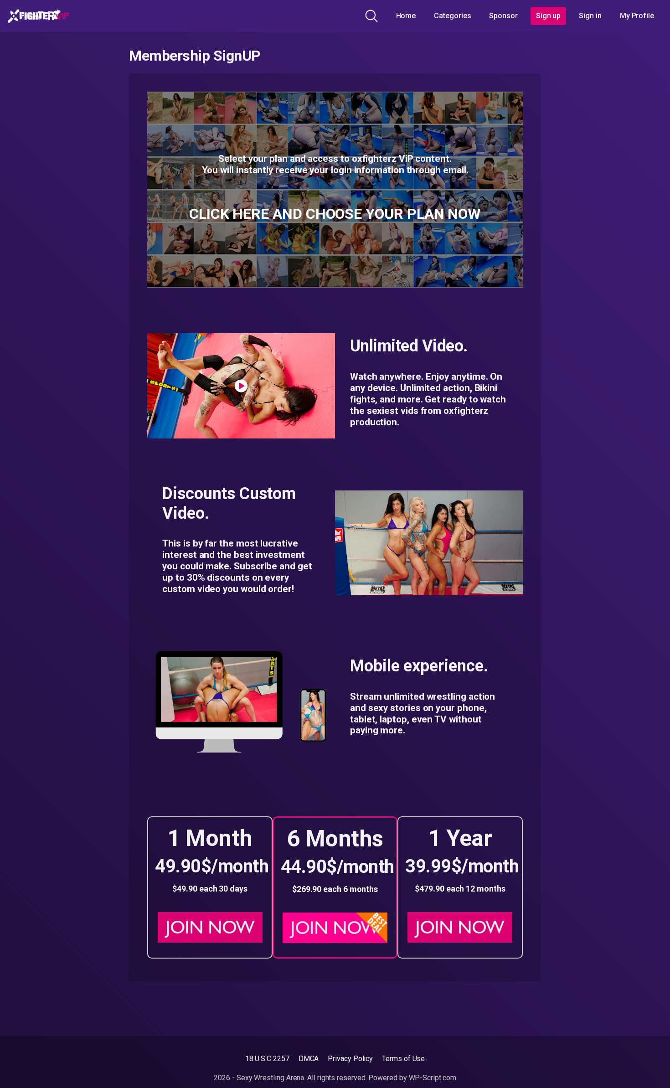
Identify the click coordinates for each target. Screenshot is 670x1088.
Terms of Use (403, 1058)
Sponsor (503, 15)
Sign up (548, 15)
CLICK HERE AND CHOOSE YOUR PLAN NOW (335, 213)
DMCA (309, 1058)
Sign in (590, 15)
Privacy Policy (350, 1058)
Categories (452, 15)
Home (406, 15)
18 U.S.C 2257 (267, 1058)
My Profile (637, 15)
